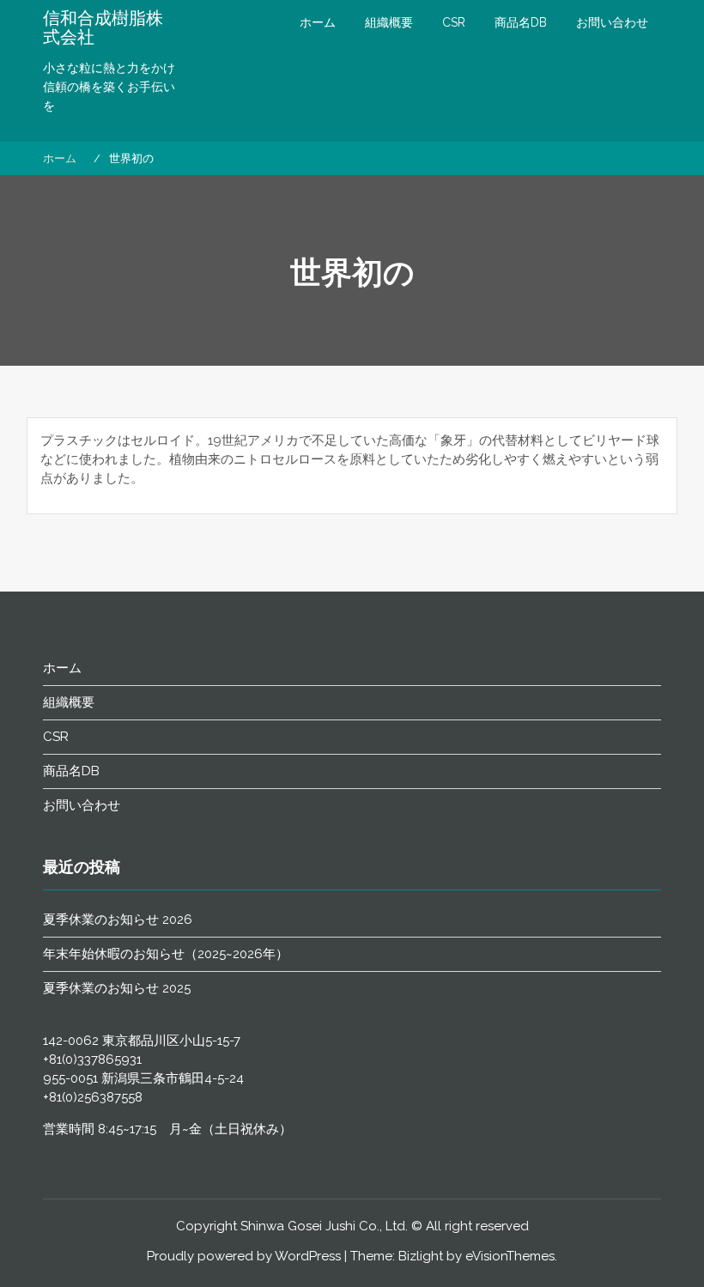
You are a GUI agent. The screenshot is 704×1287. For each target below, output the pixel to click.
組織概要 (389, 22)
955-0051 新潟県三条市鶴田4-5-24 (143, 1078)
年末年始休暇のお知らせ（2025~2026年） (165, 954)
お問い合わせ (612, 22)
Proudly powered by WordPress (244, 1256)
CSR (453, 22)
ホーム (318, 22)
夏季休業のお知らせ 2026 (117, 919)
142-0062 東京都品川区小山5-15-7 (141, 1040)
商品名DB (521, 22)
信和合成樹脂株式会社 (103, 27)
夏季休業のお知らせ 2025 (117, 988)
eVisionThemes (510, 1256)
